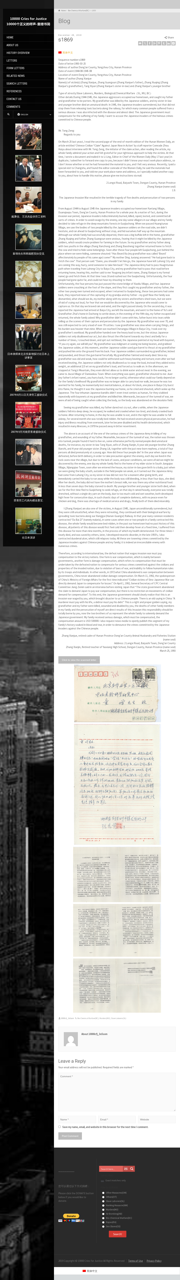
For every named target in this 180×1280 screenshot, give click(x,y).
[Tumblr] (164, 43)
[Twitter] (145, 43)
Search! (117, 1234)
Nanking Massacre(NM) (116, 1205)
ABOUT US (12, 45)
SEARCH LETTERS (17, 83)
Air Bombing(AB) (113, 1213)
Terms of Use (135, 1260)
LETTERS (12, 60)
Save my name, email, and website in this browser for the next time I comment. (105, 1127)
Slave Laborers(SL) (118, 1018)
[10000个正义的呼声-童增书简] (28, 21)
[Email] (140, 43)
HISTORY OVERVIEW (18, 53)
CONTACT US (14, 99)
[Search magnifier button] (132, 1169)
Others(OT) (111, 1196)
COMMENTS (13, 106)
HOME (10, 37)
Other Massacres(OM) (116, 1192)
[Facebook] (150, 43)
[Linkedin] (169, 43)
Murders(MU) (104, 1018)
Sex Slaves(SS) (112, 1226)
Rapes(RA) (110, 1222)
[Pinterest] (159, 43)
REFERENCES (14, 91)
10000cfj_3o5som (67, 1018)
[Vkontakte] (173, 43)
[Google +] (154, 43)
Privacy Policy (154, 1260)
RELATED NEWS (16, 76)
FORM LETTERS (15, 68)
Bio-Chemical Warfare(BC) (88, 1018)
